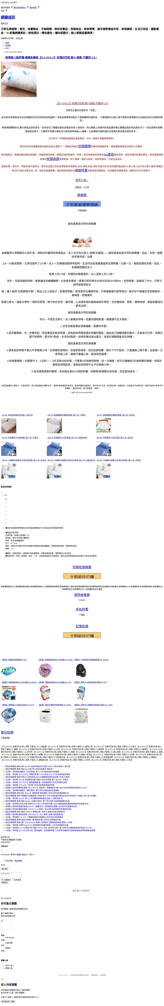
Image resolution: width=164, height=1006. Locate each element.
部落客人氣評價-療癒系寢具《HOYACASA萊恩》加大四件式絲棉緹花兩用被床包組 (38, 809)
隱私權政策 (94, 975)
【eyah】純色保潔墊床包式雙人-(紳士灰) (17, 415)
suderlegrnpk (5, 842)
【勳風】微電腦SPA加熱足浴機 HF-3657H (17, 705)
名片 (7, 48)
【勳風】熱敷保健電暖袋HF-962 (13, 660)
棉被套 (82, 195)
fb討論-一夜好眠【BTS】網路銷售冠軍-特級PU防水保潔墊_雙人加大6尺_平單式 (36, 780)
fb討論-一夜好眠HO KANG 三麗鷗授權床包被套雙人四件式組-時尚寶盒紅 (34, 817)
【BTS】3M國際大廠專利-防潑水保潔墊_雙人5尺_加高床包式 (71, 460)
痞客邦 (19, 854)
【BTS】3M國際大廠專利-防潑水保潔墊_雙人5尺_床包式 (23, 460)
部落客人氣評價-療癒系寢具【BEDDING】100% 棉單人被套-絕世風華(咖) (34, 814)
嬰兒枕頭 (7, 732)
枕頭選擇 (84, 146)
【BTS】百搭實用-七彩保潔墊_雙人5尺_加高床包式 (67, 438)
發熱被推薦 (82, 595)
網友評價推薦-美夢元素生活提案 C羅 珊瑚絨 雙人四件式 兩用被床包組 (33, 820)
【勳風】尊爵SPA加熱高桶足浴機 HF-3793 (90, 682)
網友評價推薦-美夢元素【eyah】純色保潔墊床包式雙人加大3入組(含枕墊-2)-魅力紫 (37, 766)
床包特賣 (82, 609)
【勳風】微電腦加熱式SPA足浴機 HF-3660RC (19, 682)
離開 (12, 1001)
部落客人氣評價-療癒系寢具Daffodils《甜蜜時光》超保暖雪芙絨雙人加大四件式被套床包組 (41, 806)
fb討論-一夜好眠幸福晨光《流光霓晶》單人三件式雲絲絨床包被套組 (32, 772)
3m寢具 (109, 154)
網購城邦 (8, 17)
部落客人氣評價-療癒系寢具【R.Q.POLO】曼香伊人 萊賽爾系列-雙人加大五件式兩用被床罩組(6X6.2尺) (46, 788)
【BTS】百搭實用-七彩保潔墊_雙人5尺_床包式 (114, 438)
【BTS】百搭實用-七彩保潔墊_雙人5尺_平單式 (19, 438)
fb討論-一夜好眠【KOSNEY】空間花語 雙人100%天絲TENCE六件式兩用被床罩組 (37, 774)
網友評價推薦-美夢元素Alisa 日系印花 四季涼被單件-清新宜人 (29, 769)
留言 (24, 854)
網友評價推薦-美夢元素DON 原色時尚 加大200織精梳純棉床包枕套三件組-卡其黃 (37, 777)
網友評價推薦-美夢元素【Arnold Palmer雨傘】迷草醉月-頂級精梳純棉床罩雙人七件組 (38, 822)
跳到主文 (4, 23)
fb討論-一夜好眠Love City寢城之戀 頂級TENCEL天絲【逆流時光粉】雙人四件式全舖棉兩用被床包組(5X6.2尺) (48, 828)
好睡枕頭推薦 (82, 567)
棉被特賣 (81, 170)
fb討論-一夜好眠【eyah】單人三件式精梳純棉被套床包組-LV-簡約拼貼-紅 (34, 798)
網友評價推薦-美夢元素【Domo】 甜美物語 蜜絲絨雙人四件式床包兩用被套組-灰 (37, 793)
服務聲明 (103, 975)
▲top (3, 865)
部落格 (8, 45)
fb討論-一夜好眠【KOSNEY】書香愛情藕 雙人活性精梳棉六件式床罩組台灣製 (36, 782)
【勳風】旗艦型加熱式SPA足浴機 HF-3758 (54, 682)
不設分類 (19, 38)
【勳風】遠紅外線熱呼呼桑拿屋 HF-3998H (54, 705)
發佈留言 (5, 882)
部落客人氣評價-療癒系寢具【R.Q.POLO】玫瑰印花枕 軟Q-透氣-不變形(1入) (51, 57)
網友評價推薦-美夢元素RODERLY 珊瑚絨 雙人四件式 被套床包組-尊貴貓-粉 (35, 812)
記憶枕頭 (82, 626)
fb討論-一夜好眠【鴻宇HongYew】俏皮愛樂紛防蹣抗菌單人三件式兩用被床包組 (36, 825)
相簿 (7, 43)
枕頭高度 (53, 159)
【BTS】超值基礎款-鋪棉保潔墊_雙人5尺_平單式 (66, 415)
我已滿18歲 (5, 1001)
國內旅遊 (18, 861)
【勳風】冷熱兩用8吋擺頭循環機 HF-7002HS (91, 660)
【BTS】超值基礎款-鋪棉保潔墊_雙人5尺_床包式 (115, 415)
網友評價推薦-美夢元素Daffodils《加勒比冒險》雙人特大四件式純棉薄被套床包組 (37, 801)
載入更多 (5, 869)
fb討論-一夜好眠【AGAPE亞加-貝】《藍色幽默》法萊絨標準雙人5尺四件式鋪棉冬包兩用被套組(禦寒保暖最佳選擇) (50, 830)
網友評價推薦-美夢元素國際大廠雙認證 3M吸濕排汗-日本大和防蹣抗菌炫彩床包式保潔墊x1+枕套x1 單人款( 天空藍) (50, 796)
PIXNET (65, 975)
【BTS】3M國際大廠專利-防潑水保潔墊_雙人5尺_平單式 (118, 460)
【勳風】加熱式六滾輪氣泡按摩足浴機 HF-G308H (93, 705)
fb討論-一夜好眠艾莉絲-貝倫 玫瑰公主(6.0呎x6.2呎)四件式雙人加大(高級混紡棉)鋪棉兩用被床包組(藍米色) (46, 804)
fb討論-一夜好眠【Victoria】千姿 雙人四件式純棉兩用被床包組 (29, 785)
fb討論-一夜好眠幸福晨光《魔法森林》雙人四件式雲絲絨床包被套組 (32, 790)
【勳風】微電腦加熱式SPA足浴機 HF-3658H (55, 660)
